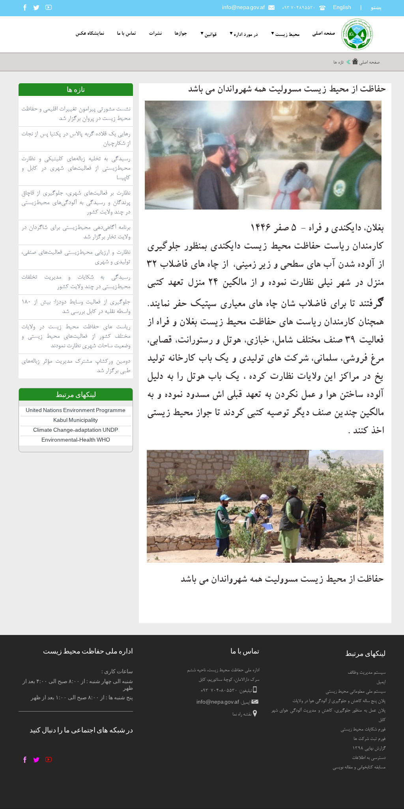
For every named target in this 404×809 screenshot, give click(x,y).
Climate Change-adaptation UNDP (75, 431)
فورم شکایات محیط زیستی (362, 729)
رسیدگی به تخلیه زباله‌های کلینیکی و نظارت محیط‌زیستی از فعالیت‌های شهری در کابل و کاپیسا (75, 168)
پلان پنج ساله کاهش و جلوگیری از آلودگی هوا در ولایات (338, 701)
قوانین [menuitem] (210, 34)
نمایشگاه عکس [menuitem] (89, 34)
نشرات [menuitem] (155, 34)
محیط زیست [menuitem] (287, 34)
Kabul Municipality (75, 421)
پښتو (376, 7)
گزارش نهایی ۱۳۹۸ (368, 748)
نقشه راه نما (241, 714)
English (342, 8)
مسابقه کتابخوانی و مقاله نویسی (359, 767)
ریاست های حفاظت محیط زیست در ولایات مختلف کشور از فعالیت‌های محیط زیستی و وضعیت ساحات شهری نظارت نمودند (75, 337)
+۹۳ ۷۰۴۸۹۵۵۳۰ (299, 8)
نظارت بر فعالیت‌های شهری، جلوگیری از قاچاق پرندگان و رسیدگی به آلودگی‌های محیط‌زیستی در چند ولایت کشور (75, 203)
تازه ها (338, 63)
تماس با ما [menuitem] (126, 34)
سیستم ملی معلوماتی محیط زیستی (355, 692)
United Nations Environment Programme (75, 411)
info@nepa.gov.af (243, 8)
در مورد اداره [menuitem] (246, 34)
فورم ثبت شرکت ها (369, 739)
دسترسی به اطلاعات (368, 758)
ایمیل (380, 682)
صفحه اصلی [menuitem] (323, 34)
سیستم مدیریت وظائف (366, 673)
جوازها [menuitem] (180, 34)
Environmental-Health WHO (75, 441)
